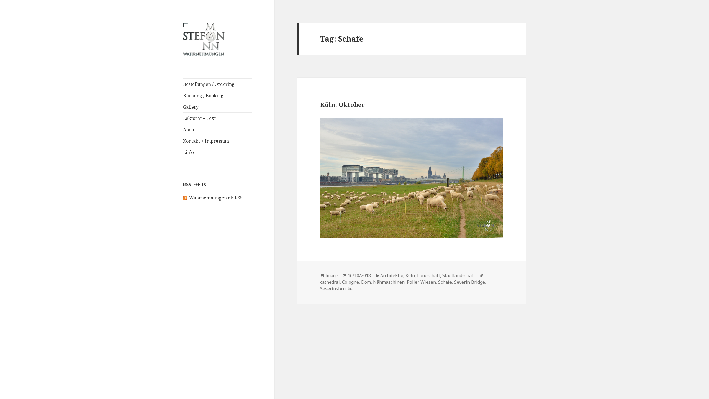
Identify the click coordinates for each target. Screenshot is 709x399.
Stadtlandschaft (458, 275)
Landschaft (428, 275)
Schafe (445, 282)
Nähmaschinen (389, 282)
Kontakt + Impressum (206, 141)
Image (331, 275)
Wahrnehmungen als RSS (215, 198)
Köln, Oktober (342, 104)
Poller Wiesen (421, 282)
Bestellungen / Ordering (209, 84)
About (189, 130)
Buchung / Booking (203, 96)
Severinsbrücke (336, 289)
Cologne (350, 282)
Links (189, 152)
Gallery (191, 107)
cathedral (330, 282)
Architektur (391, 275)
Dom (366, 282)
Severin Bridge (469, 282)
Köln (410, 275)
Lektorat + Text (199, 118)
